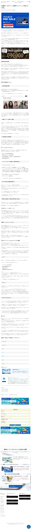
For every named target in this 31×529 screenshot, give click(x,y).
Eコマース (12, 378)
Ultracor (3, 356)
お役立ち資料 (21, 383)
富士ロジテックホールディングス (12, 496)
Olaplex (20, 93)
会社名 (3, 416)
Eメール (3, 413)
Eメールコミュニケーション (15, 225)
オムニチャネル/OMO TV (5, 390)
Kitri (2, 352)
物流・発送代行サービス (17, 381)
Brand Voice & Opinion (5, 389)
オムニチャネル (9, 10)
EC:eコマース (7, 29)
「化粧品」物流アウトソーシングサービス (3, 516)
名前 (2, 410)
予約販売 (14, 10)
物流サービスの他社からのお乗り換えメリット (2, 509)
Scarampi (3, 363)
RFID (21, 380)
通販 (8, 378)
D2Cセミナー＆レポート (5, 391)
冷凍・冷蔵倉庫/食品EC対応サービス (2, 506)
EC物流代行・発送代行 (17, 378)
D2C (2, 10)
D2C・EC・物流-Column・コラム (12, 500)
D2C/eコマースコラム (5, 388)
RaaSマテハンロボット (17, 380)
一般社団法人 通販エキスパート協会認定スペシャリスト (20, 379)
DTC (5, 10)
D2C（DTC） (3, 29)
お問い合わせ (24, 495)
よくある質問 (24, 498)
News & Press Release (12, 503)
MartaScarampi (4, 341)
